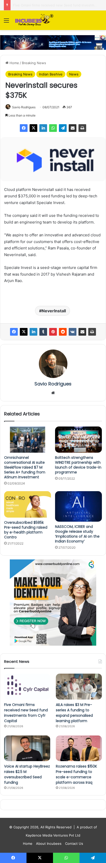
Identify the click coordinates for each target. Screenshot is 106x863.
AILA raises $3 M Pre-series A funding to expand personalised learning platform (74, 712)
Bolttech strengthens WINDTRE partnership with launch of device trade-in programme (78, 465)
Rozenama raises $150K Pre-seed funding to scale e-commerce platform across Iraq (76, 774)
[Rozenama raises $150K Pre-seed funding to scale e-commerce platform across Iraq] (79, 748)
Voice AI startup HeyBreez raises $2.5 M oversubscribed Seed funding (27, 774)
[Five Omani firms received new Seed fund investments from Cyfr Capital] (27, 687)
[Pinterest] (53, 332)
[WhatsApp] (53, 128)
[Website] (53, 393)
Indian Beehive (51, 74)
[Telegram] (63, 128)
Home (13, 63)
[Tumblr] (43, 332)
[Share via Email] (72, 128)
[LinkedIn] (43, 128)
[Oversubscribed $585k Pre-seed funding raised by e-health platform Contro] (27, 504)
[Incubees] (33, 20)
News (73, 74)
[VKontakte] (72, 332)
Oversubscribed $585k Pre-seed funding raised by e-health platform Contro (25, 530)
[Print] (82, 128)
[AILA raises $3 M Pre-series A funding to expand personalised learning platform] (79, 687)
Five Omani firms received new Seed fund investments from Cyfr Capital (26, 712)
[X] (33, 128)
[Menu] (6, 22)
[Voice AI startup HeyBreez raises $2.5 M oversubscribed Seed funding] (27, 748)
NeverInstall (54, 310)
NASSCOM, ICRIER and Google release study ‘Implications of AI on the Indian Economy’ (77, 534)
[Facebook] (24, 128)
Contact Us (74, 843)
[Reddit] (63, 332)
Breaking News (34, 63)
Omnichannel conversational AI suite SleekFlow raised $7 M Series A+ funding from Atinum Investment (24, 467)
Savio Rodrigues (24, 107)
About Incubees (48, 843)
